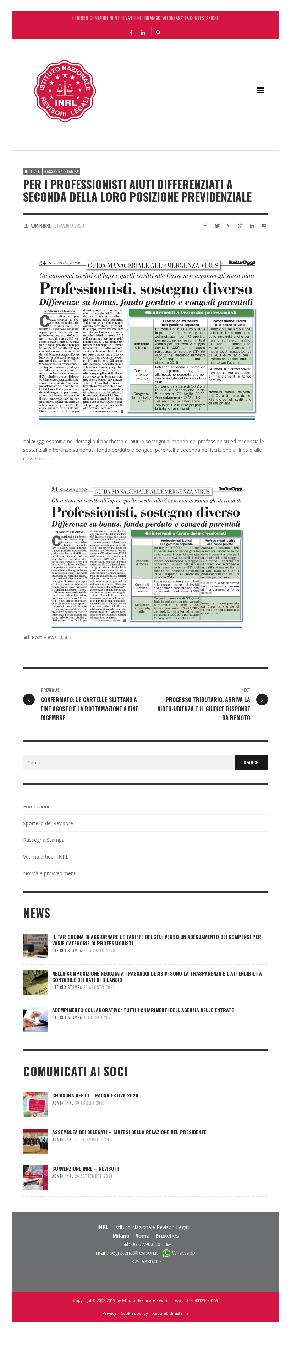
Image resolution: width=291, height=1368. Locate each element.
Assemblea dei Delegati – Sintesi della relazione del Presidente (129, 1131)
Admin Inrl (41, 225)
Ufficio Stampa (67, 950)
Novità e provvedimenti (50, 873)
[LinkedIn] (142, 32)
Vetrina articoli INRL (45, 856)
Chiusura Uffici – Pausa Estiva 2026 (95, 1095)
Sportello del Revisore (48, 823)
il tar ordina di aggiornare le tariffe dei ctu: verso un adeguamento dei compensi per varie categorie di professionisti (145, 17)
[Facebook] (131, 32)
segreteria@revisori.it (136, 1252)
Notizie (32, 171)
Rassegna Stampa (61, 171)
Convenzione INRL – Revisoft (86, 1168)
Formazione (37, 806)
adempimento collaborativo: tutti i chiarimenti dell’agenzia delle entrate (143, 1010)
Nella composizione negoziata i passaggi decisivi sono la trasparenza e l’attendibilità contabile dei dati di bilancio (157, 976)
